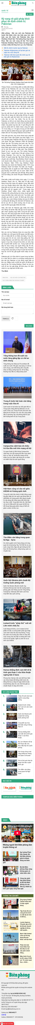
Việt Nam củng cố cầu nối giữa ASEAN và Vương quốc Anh (16, 490)
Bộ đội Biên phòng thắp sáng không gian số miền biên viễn (26, 870)
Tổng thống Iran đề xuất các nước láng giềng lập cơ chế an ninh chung (16, 358)
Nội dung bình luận (7, 307)
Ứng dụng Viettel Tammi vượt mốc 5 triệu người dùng (26, 902)
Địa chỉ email (5, 299)
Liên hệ (3, 1015)
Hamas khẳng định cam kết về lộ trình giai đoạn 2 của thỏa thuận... (25, 735)
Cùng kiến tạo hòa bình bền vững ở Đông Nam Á (25, 725)
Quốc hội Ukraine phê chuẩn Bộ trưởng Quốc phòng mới (16, 581)
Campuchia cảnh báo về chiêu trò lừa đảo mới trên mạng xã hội (17, 447)
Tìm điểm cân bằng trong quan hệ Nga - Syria (24, 771)
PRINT (31, 14)
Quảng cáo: (8, 1012)
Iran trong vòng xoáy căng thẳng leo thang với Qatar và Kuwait (25, 753)
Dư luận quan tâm (10, 692)
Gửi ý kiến (29, 326)
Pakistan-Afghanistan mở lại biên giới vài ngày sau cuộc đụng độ (17, 51)
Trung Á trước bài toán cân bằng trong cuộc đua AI (17, 402)
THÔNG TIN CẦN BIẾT (11, 896)
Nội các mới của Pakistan (17, 277)
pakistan (5, 277)
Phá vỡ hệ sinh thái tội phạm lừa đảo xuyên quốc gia (25, 762)
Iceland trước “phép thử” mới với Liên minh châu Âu (17, 624)
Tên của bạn (5, 292)
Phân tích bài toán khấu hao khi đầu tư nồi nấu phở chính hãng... (25, 949)
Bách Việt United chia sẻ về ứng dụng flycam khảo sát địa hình (26, 936)
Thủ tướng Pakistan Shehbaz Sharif (13, 280)
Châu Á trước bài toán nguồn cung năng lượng (25, 698)
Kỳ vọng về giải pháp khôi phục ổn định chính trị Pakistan (15, 21)
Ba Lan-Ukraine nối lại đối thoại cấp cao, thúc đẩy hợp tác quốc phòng (25, 744)
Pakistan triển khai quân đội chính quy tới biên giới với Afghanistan (17, 56)
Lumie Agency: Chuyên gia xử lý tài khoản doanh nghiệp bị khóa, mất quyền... (25, 926)
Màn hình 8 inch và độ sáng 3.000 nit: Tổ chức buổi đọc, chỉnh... (26, 959)
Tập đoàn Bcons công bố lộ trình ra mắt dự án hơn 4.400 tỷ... (26, 914)
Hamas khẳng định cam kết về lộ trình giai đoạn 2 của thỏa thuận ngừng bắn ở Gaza (17, 672)
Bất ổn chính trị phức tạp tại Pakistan (16, 48)
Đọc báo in (7, 781)
